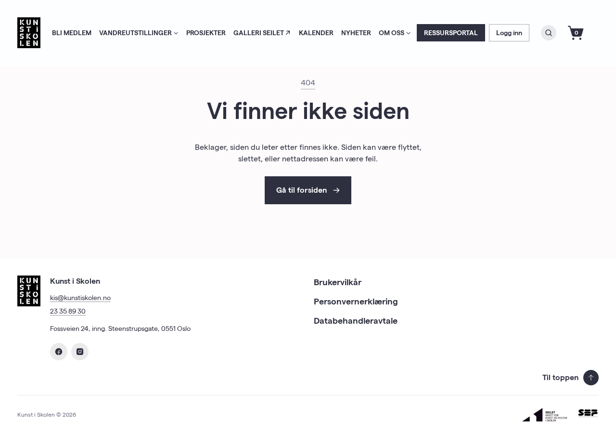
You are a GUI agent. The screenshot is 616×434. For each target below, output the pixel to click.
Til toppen (560, 377)
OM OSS (391, 33)
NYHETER (356, 33)
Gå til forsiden (301, 190)
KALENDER (316, 33)
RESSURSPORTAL (451, 33)
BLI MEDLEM (71, 33)
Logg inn (509, 33)
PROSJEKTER (206, 33)
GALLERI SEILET (258, 33)
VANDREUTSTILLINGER (135, 33)
